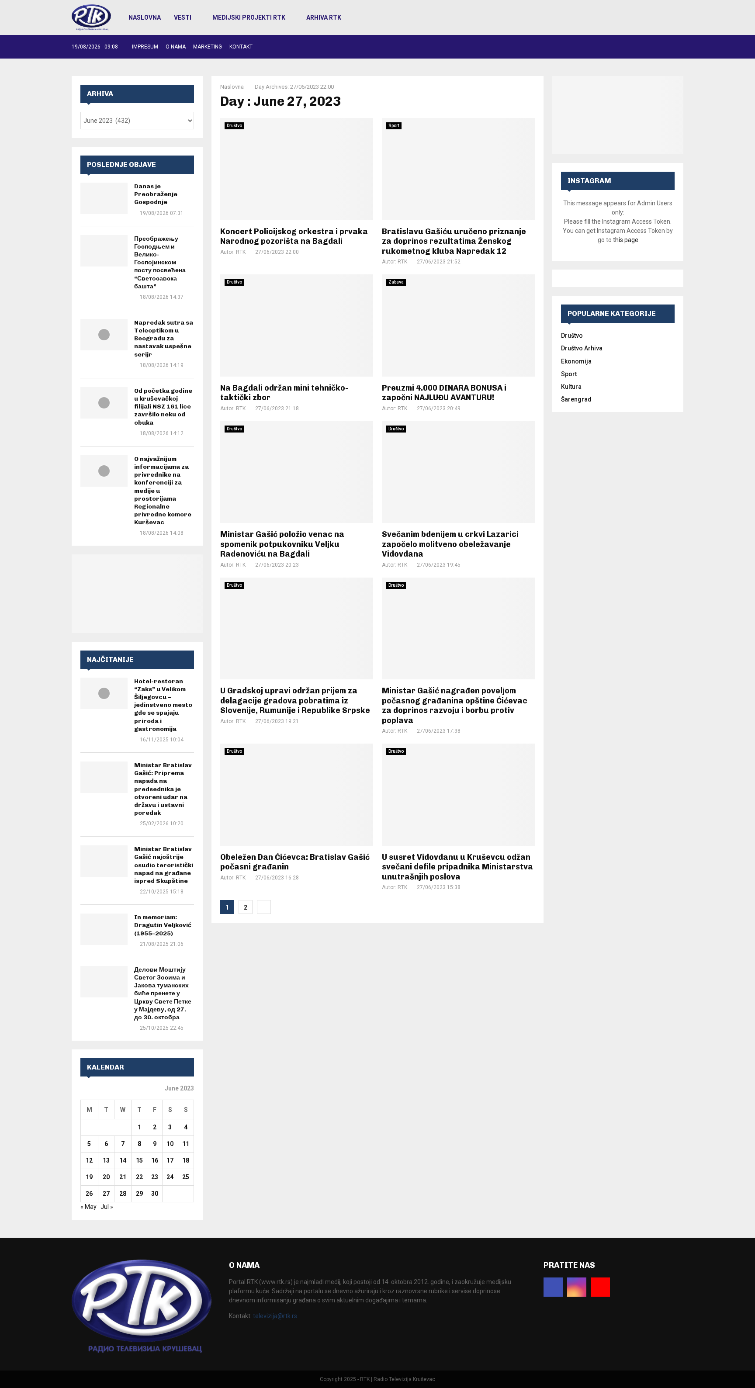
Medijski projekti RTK (248, 17)
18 (185, 1160)
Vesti (182, 17)
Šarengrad (576, 399)
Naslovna (144, 17)
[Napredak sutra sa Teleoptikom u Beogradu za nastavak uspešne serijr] (104, 334)
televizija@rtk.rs (275, 1315)
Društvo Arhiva (582, 348)
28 (122, 1193)
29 (139, 1193)
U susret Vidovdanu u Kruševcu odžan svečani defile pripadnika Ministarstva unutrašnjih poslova (457, 867)
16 (154, 1160)
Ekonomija (576, 361)
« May (88, 1206)
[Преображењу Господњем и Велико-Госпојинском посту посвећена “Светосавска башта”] (104, 251)
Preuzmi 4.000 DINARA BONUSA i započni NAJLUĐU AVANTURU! (444, 393)
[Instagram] (576, 1287)
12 (89, 1160)
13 (106, 1160)
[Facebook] (553, 1287)
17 (169, 1160)
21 (122, 1176)
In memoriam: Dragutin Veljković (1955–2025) (162, 925)
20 (106, 1176)
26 (89, 1193)
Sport (393, 125)
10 (169, 1143)
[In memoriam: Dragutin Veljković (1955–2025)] (104, 929)
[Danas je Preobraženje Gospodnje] (104, 198)
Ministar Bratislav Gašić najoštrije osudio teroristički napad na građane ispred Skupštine (163, 865)
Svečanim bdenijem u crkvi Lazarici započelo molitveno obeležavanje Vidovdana (450, 544)
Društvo (234, 125)
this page (625, 239)
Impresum (145, 47)
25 (185, 1176)
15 (139, 1160)
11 (185, 1143)
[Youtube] (600, 1287)
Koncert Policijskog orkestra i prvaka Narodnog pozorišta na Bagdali (294, 236)
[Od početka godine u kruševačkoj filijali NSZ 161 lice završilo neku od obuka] (104, 403)
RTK (241, 252)
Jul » (106, 1206)
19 (89, 1176)
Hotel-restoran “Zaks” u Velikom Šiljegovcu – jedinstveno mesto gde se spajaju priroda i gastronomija (163, 705)
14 (122, 1160)
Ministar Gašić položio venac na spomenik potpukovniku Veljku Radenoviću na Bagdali (282, 544)
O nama (176, 47)
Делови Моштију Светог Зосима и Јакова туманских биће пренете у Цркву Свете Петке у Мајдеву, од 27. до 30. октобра (162, 993)
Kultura (571, 386)
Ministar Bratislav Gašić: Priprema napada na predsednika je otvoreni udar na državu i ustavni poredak (163, 789)
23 (154, 1176)
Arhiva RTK (323, 17)
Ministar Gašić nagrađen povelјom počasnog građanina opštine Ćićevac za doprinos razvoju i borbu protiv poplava (454, 705)
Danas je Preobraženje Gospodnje (155, 194)
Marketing (207, 47)
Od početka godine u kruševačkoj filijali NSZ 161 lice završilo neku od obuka (163, 406)
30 (154, 1193)
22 (139, 1176)
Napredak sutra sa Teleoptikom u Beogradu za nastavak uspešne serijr (163, 338)
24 (169, 1176)
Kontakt (241, 47)
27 (106, 1193)
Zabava (396, 282)
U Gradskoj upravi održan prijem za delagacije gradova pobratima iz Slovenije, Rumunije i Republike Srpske (295, 700)
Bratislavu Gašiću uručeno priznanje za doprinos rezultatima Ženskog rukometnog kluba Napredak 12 (454, 241)
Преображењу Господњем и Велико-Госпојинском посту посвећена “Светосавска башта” (160, 262)
